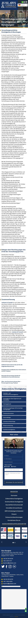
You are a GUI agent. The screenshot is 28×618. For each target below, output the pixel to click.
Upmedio (16, 616)
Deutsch (23, 5)
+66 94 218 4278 (8, 558)
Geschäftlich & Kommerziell (14, 504)
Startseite (14, 495)
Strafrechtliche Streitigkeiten (14, 501)
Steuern (14, 514)
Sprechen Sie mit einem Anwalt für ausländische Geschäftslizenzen (10, 376)
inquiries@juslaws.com (9, 563)
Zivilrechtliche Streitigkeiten (14, 498)
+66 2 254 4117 (7, 561)
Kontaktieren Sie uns (14, 520)
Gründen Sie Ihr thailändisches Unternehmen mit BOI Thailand (13, 370)
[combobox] (23, 5)
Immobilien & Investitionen (14, 508)
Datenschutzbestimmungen (14, 517)
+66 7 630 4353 (7, 581)
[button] (26, 1)
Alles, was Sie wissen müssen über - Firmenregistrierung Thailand (11, 382)
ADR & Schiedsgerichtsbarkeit (14, 511)
